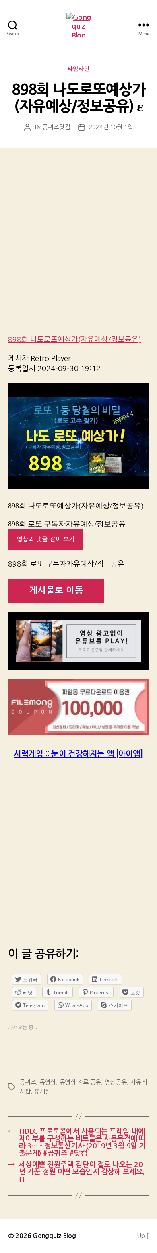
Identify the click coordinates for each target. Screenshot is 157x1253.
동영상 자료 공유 (80, 1082)
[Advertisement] (78, 246)
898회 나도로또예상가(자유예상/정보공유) (74, 339)
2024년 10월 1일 (111, 127)
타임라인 (78, 69)
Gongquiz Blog (54, 1236)
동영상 (47, 1082)
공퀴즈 (27, 1082)
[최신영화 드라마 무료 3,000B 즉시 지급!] (78, 707)
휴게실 (42, 1091)
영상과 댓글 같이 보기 (46, 539)
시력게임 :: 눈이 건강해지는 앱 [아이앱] (78, 754)
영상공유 (116, 1082)
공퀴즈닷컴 (56, 127)
